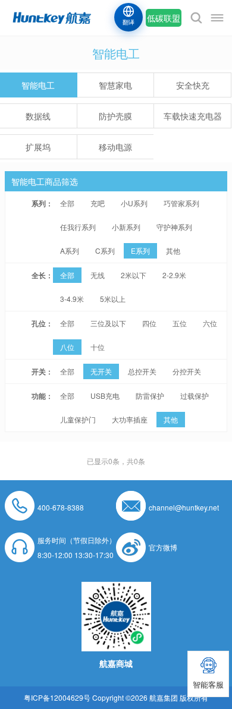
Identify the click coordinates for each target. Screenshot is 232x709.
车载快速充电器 (193, 116)
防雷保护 (150, 395)
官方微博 (163, 547)
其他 (173, 250)
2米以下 (133, 275)
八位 (67, 347)
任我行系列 (78, 227)
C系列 (105, 250)
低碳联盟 (163, 18)
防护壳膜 (115, 116)
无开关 (101, 371)
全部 (67, 203)
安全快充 (192, 85)
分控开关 (187, 371)
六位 (210, 323)
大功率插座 (130, 419)
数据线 (38, 116)
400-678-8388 (60, 507)
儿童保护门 (78, 419)
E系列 (140, 250)
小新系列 (126, 227)
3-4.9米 (72, 299)
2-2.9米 (174, 275)
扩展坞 (38, 147)
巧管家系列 (181, 203)
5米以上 (113, 299)
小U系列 (134, 203)
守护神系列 (174, 227)
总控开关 (142, 371)
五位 (180, 323)
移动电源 (115, 147)
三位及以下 (108, 323)
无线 (97, 275)
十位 (97, 347)
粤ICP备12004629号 (57, 697)
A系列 (69, 250)
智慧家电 (115, 85)
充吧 (97, 203)
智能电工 (38, 85)
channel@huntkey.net (184, 507)
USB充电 (105, 395)
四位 (149, 323)
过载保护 (194, 395)
